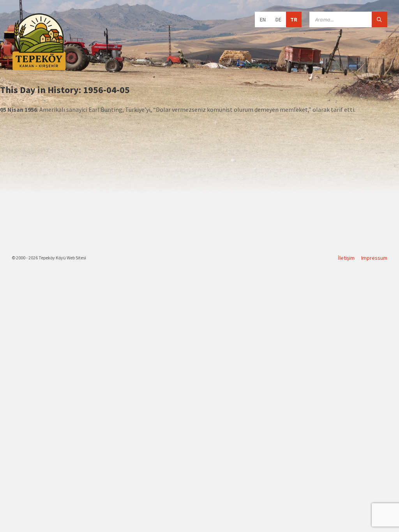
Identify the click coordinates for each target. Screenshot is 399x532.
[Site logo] (39, 69)
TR (293, 19)
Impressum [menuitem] (374, 257)
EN (263, 19)
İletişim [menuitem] (346, 257)
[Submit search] (379, 19)
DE (278, 19)
